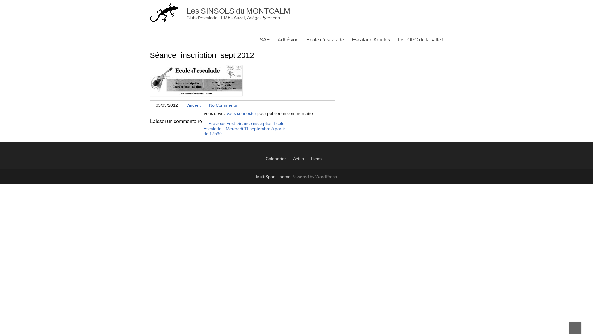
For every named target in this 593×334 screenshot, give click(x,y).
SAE (265, 39)
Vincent (193, 105)
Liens (316, 159)
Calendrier (276, 159)
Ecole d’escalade (325, 39)
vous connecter (241, 114)
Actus (298, 159)
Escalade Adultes (371, 39)
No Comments (223, 105)
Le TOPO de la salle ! (420, 39)
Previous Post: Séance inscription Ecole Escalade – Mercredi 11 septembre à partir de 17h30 (244, 129)
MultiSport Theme (274, 177)
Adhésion (288, 39)
